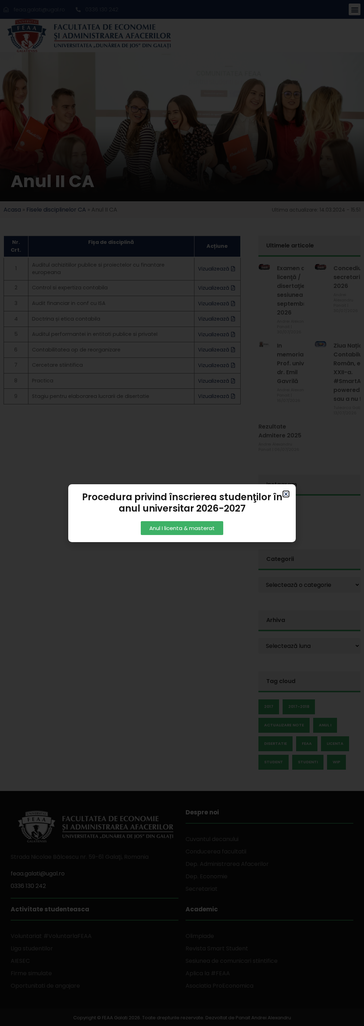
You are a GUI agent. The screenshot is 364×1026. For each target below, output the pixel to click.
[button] (286, 494)
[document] (182, 513)
